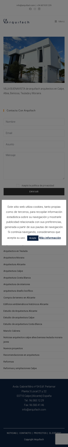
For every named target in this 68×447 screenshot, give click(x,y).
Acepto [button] (32, 238)
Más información (50, 237)
